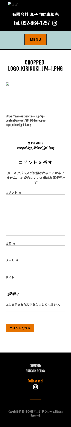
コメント (13, 192)
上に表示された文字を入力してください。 (34, 304)
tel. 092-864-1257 (32, 23)
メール (12, 260)
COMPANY (35, 365)
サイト (10, 277)
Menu (35, 39)
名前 (10, 243)
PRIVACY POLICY (35, 371)
